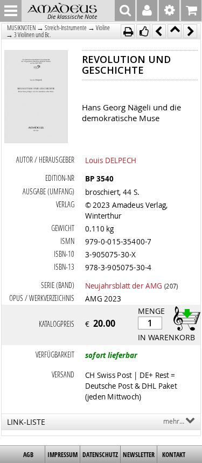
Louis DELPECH (110, 160)
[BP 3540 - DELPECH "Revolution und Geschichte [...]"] (36, 97)
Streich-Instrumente (66, 28)
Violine (103, 28)
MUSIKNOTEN (21, 28)
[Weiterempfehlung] (143, 31)
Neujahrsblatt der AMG (123, 285)
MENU (11, 11)
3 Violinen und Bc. (32, 35)
